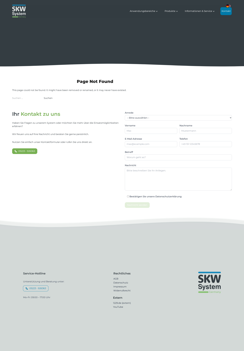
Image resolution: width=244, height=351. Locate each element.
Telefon (183, 138)
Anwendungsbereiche (143, 11)
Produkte (170, 11)
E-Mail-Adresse (133, 138)
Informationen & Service (199, 11)
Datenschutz (120, 282)
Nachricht (130, 165)
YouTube (118, 307)
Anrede (129, 112)
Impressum (120, 286)
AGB (115, 278)
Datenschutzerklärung (168, 196)
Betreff (129, 152)
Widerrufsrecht (122, 290)
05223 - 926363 (26, 151)
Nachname (185, 125)
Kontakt (226, 11)
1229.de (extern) (122, 303)
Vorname (130, 125)
